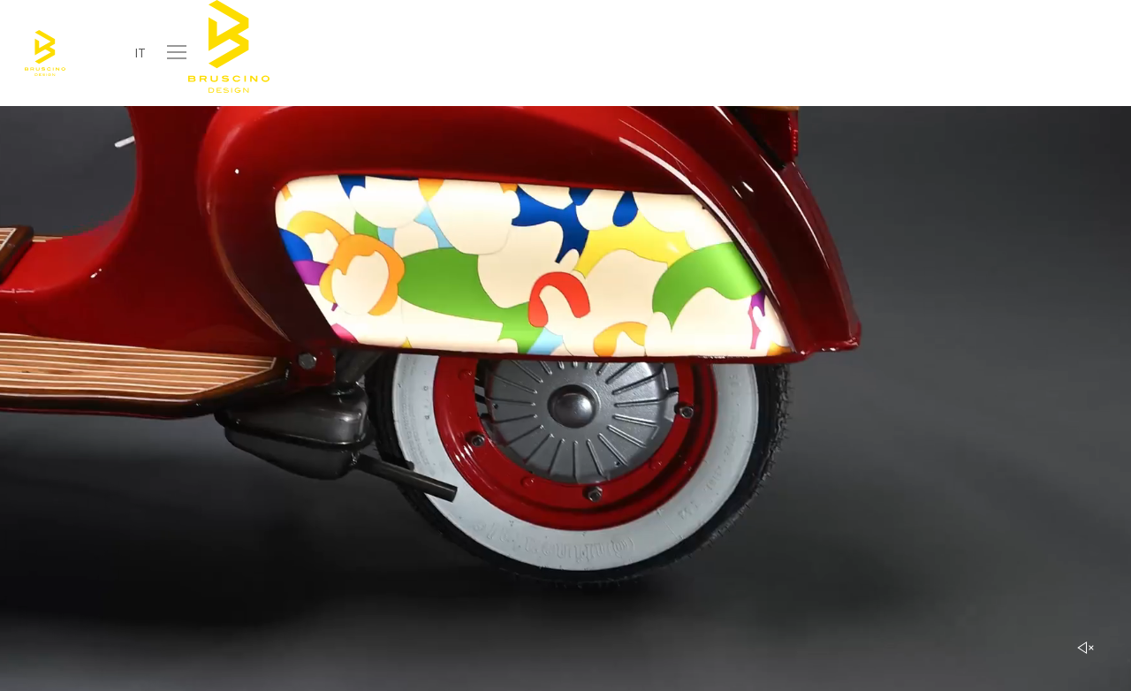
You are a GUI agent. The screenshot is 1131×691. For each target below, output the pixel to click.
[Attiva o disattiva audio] (1085, 647)
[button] (177, 52)
